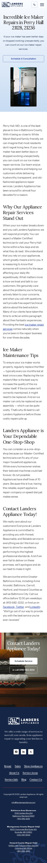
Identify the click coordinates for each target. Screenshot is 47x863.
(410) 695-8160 (23, 851)
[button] (42, 4)
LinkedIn (35, 607)
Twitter (19, 607)
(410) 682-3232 (23, 819)
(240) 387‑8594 (23, 835)
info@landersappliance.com (23, 802)
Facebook (9, 607)
